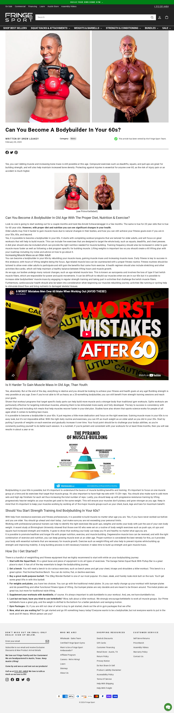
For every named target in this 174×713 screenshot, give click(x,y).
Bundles (150, 28)
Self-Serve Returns (141, 638)
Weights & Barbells (87, 28)
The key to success (134, 405)
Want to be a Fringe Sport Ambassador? (71, 648)
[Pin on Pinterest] (16, 152)
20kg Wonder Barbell (60, 576)
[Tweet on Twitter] (11, 152)
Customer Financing (106, 647)
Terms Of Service (104, 679)
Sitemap (64, 668)
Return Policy (103, 656)
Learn (42, 6)
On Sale (8, 6)
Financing (32, 6)
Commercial (20, 6)
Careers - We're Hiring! (70, 659)
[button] (168, 707)
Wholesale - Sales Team (70, 638)
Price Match (138, 643)
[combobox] (95, 17)
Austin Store (53, 6)
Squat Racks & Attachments (49, 28)
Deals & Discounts (105, 638)
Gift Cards (101, 643)
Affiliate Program (68, 655)
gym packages (109, 606)
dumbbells (145, 594)
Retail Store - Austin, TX (107, 652)
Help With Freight (104, 688)
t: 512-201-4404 (161, 6)
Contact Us (138, 656)
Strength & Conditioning (122, 28)
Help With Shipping (105, 683)
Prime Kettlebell (89, 211)
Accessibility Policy (105, 674)
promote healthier (30, 534)
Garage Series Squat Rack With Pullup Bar (131, 561)
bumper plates (157, 583)
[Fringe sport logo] (19, 17)
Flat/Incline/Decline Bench (36, 572)
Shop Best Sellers (15, 28)
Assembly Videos (68, 6)
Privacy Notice (103, 661)
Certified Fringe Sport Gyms (72, 643)
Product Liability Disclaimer (109, 670)
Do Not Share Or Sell (106, 665)
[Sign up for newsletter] (47, 641)
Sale (165, 28)
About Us (64, 673)
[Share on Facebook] (7, 152)
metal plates (94, 583)
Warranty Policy (140, 652)
